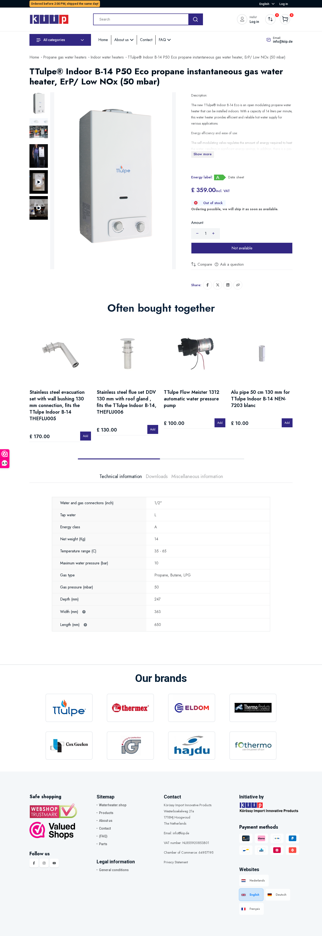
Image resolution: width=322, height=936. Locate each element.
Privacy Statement (176, 862)
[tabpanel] (161, 557)
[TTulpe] (69, 708)
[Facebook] (33, 863)
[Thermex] (130, 708)
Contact (146, 39)
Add (85, 436)
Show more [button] (203, 154)
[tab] (38, 104)
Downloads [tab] (157, 477)
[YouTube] (54, 863)
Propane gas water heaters (65, 57)
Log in (283, 4)
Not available (241, 248)
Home (103, 39)
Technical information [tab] (120, 477)
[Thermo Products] (253, 708)
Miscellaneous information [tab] (197, 477)
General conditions (114, 870)
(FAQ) (103, 836)
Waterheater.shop (112, 805)
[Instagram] (44, 863)
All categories (54, 40)
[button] (237, 285)
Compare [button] (204, 264)
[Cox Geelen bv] (69, 745)
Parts (103, 844)
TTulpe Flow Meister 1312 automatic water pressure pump (191, 399)
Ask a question (231, 264)
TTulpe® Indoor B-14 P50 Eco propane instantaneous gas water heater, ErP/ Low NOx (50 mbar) (206, 57)
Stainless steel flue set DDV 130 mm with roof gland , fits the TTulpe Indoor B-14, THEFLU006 (126, 402)
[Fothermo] (253, 745)
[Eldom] (192, 708)
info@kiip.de (283, 41)
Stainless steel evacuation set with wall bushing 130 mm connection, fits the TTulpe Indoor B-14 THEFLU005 (57, 405)
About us (122, 39)
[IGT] (130, 745)
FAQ (163, 39)
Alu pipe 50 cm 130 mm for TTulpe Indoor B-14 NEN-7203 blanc (260, 399)
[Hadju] (192, 745)
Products (106, 813)
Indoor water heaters (107, 57)
